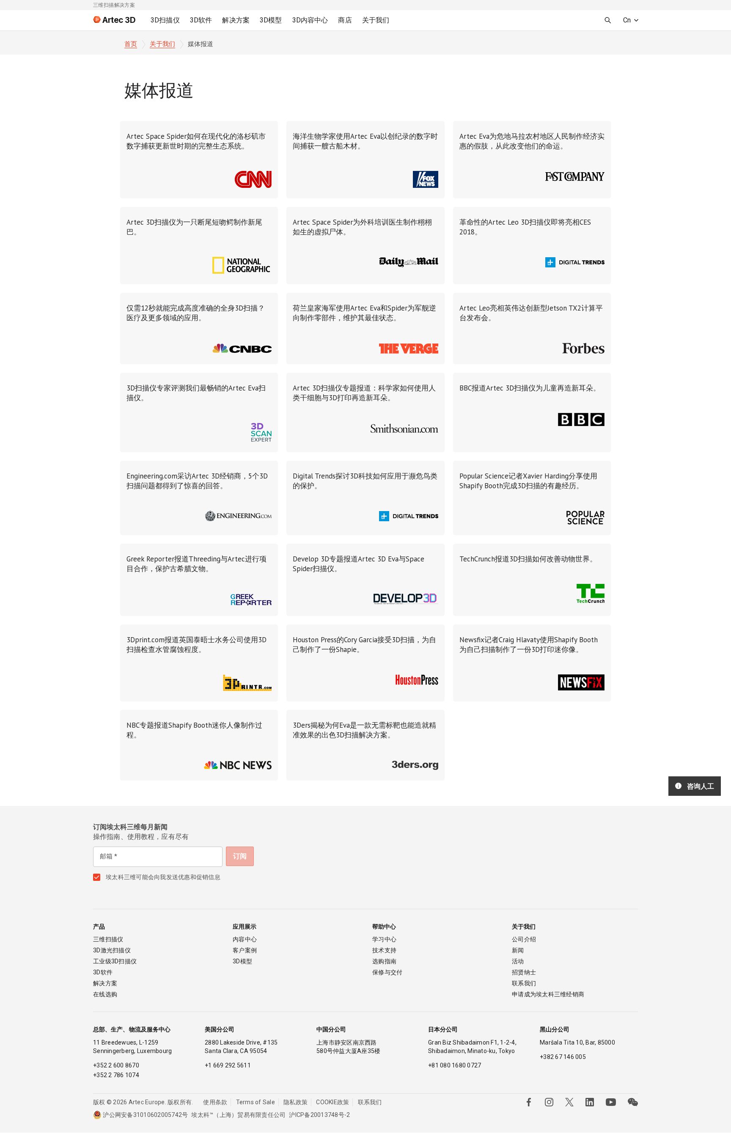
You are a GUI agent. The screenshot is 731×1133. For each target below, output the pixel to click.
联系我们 (524, 983)
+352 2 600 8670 (116, 1065)
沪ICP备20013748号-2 (319, 1114)
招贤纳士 (524, 972)
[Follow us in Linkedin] (589, 1102)
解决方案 (105, 983)
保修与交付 (387, 972)
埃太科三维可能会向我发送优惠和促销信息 (163, 877)
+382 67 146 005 (563, 1056)
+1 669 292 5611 (228, 1065)
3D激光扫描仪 (112, 950)
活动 (518, 961)
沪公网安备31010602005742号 (145, 1114)
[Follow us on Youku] (611, 1102)
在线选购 (105, 994)
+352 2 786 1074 (116, 1075)
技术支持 (384, 950)
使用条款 (215, 1102)
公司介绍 (524, 939)
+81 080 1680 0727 (454, 1065)
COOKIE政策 (332, 1102)
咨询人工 (700, 786)
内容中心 (245, 939)
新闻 (518, 950)
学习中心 (384, 939)
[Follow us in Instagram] (549, 1102)
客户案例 (245, 950)
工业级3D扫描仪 (115, 961)
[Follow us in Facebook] (529, 1102)
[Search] (608, 20)
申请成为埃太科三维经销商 (548, 994)
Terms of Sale (255, 1102)
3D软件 (103, 972)
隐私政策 (295, 1102)
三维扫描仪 (108, 939)
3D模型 (242, 961)
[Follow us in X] (569, 1102)
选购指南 (384, 961)
